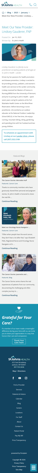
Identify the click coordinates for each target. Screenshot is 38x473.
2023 (16, 12)
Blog (9, 12)
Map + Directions (19, 371)
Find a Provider (19, 385)
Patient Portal (19, 431)
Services (19, 389)
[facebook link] (13, 378)
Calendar (19, 399)
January (24, 12)
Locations (19, 412)
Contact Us (19, 426)
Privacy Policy (19, 463)
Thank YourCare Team (19, 341)
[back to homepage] (3, 12)
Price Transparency (19, 440)
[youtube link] (19, 378)
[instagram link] (25, 378)
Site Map (19, 470)
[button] (33, 467)
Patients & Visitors (19, 394)
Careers (19, 408)
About (19, 422)
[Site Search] (35, 4)
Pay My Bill (19, 435)
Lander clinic (21, 136)
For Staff (19, 417)
